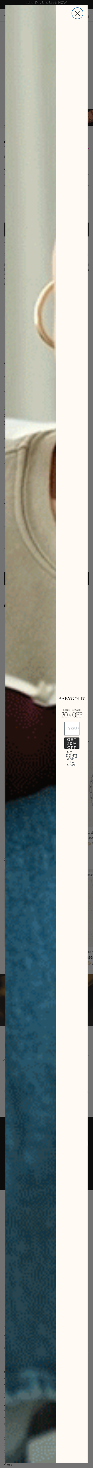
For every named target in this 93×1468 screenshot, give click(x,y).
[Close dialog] (77, 13)
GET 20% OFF (72, 743)
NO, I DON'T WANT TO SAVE (72, 756)
